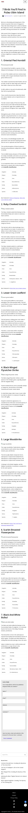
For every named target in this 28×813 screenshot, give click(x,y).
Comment (6, 712)
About (14, 792)
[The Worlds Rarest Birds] (2, 1)
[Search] (25, 755)
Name (5, 691)
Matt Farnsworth (8, 16)
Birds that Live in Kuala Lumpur (18, 288)
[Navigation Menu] (25, 1)
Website (5, 705)
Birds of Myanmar (14, 198)
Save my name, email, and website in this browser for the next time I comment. (13, 734)
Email (4, 698)
